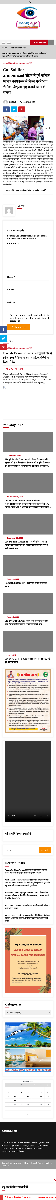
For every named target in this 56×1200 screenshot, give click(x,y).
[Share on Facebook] (3, 329)
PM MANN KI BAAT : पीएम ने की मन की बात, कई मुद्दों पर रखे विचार (27, 660)
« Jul (27, 1114)
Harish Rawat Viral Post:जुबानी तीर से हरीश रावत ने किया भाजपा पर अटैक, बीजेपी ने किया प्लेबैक (27, 358)
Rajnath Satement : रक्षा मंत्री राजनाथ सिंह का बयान (26, 584)
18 (15, 1100)
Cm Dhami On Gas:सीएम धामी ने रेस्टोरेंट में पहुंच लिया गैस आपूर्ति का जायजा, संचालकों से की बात (26, 622)
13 (28, 1096)
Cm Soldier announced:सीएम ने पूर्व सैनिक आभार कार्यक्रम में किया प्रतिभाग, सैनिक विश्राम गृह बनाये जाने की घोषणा (26, 81)
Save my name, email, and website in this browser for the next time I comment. (29, 318)
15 (41, 1096)
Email (10, 290)
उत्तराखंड (22, 63)
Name (11, 277)
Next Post (9, 341)
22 (41, 1100)
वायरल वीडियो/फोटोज (10, 63)
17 (8, 1100)
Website (11, 302)
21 (34, 1100)
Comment (13, 243)
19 (21, 1100)
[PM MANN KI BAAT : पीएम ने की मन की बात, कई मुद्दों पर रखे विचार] (28, 641)
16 (48, 1096)
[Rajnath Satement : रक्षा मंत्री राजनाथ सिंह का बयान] (28, 565)
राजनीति (29, 63)
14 (34, 1096)
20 (28, 1100)
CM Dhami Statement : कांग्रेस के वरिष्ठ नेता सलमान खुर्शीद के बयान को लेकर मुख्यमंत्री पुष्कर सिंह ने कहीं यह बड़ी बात (26, 545)
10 (8, 1096)
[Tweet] (3, 338)
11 (15, 1096)
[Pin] (3, 347)
